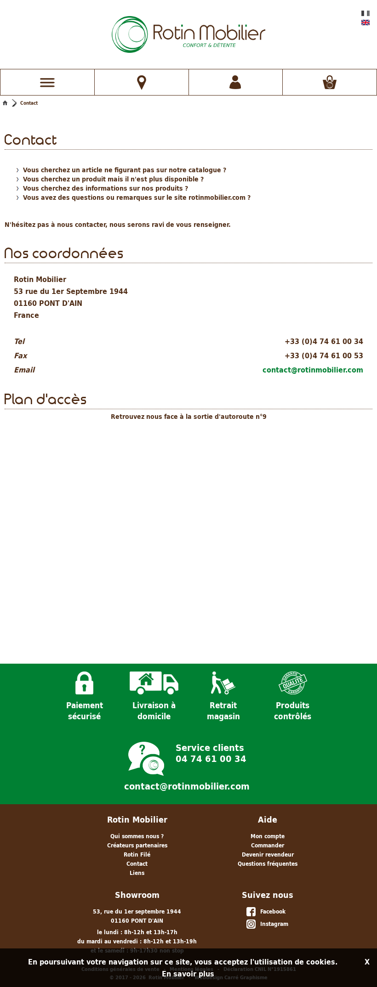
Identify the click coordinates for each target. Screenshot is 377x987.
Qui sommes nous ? (137, 836)
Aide (267, 819)
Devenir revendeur (268, 854)
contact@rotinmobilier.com (313, 370)
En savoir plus (188, 974)
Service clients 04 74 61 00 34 (211, 752)
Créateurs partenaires (137, 845)
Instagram (272, 923)
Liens (137, 873)
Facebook (271, 911)
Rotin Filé (137, 854)
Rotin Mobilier (137, 819)
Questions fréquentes (267, 863)
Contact (29, 103)
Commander (267, 845)
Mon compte (268, 836)
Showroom (137, 895)
